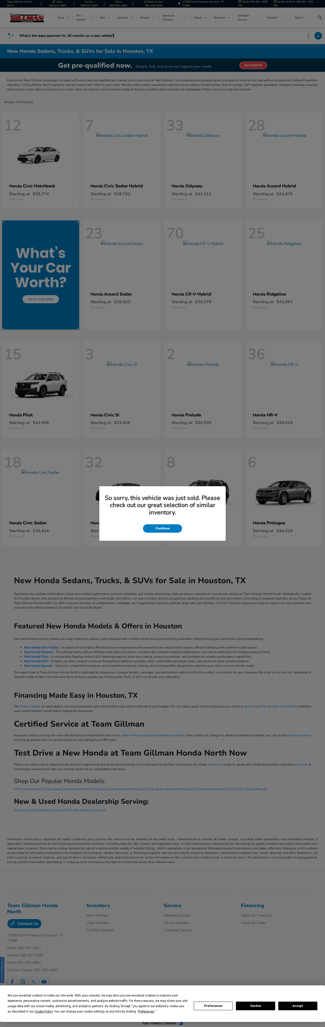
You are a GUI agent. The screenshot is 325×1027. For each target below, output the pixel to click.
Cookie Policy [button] (44, 1011)
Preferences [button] (146, 1011)
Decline (255, 1006)
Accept (297, 1006)
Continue (162, 528)
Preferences (213, 1006)
